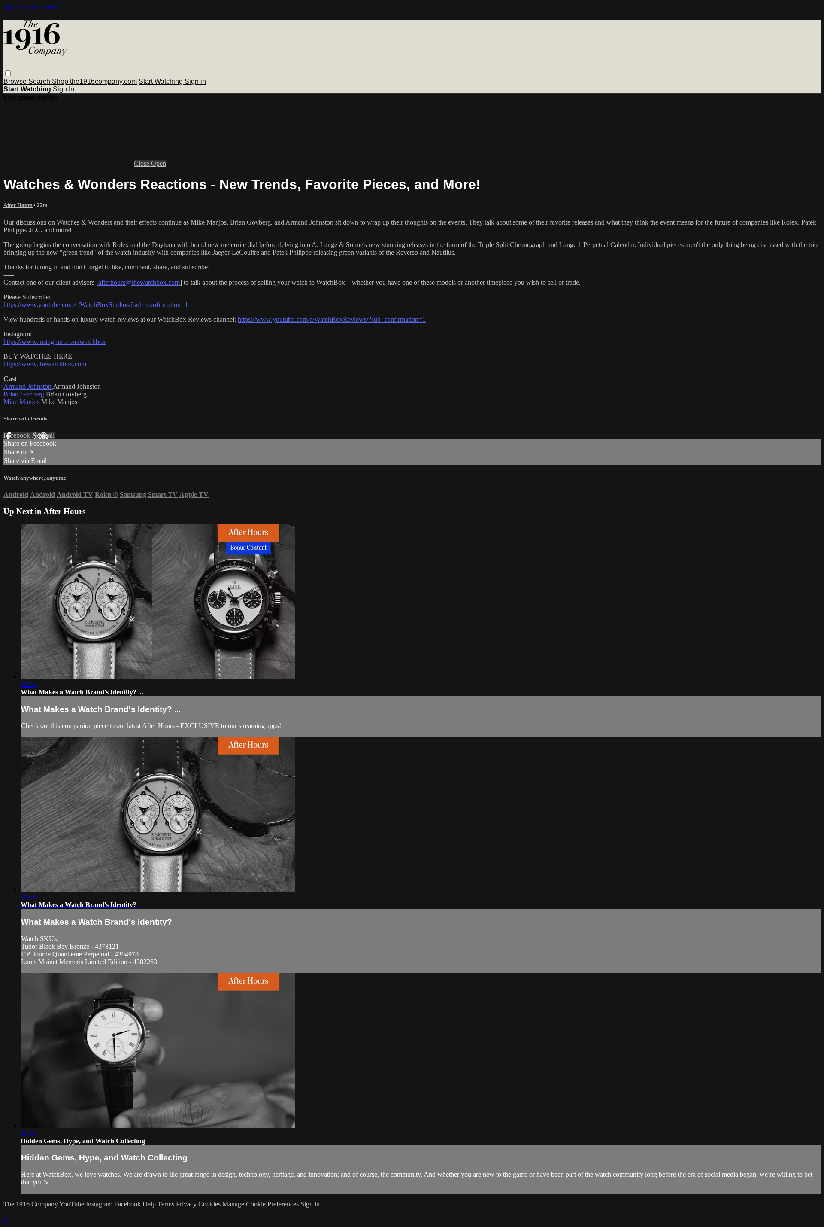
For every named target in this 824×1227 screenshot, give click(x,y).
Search (40, 81)
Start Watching (162, 81)
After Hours (18, 205)
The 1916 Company (30, 1204)
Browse (15, 81)
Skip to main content (31, 7)
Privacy (187, 1204)
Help (150, 1204)
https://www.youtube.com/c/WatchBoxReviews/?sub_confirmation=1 (332, 319)
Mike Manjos (22, 401)
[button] (8, 73)
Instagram (99, 1204)
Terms (167, 1204)
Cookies (210, 1204)
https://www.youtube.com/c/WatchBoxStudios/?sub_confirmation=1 (95, 304)
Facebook (17, 435)
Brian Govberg (24, 394)
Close (142, 163)
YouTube (71, 1204)
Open (158, 163)
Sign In (63, 89)
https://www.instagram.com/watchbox (54, 341)
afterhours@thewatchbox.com (139, 282)
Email (47, 435)
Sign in (195, 81)
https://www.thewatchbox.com (44, 364)
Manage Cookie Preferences (261, 1204)
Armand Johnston (28, 386)
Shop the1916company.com (94, 81)
